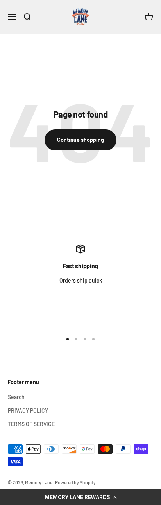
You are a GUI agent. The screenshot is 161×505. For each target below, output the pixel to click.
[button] (80, 497)
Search (16, 397)
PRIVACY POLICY (28, 410)
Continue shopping (80, 139)
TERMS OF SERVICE (31, 424)
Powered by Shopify (75, 482)
